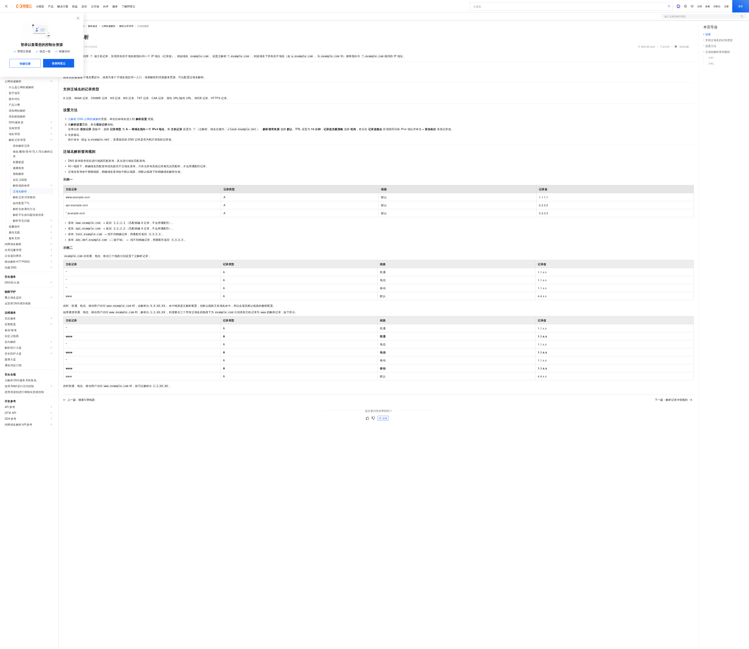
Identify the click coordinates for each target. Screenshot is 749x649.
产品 (50, 6)
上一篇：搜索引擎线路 (81, 400)
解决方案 (62, 6)
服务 (115, 6)
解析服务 (93, 26)
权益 (75, 6)
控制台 (717, 6)
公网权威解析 (108, 26)
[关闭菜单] (6, 6)
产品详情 (664, 46)
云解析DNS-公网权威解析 (84, 119)
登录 (740, 6)
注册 (726, 6)
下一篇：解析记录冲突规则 (671, 400)
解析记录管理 (126, 26)
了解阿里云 (128, 6)
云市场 (95, 6)
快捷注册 (25, 63)
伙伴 (105, 6)
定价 (84, 6)
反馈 (384, 418)
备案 (707, 6)
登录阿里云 (59, 63)
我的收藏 (684, 46)
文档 (699, 6)
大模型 (40, 6)
